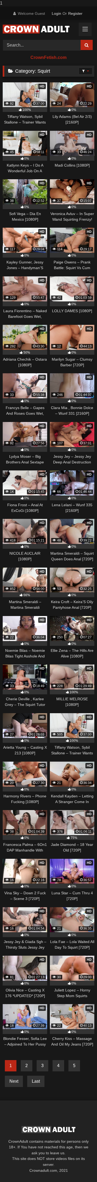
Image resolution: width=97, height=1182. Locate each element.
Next (13, 1081)
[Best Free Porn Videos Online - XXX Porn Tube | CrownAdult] (40, 29)
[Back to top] (80, 1167)
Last (36, 1081)
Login (56, 13)
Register (75, 13)
